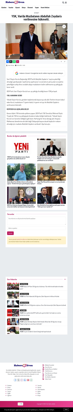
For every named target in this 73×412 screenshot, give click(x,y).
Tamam (66, 409)
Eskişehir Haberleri (25, 329)
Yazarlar (10, 7)
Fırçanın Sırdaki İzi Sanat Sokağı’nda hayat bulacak (35, 331)
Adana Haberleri (24, 294)
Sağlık (8, 393)
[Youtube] (28, 380)
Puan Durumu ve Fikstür (51, 373)
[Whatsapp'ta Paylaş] (14, 61)
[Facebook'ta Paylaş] (7, 61)
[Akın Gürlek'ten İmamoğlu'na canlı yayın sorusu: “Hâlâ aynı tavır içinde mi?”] (51, 195)
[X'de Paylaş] (10, 61)
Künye (39, 395)
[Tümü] (65, 279)
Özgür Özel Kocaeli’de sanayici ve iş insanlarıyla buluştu (51, 182)
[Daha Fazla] (17, 61)
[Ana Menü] (66, 3)
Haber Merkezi (11, 65)
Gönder (10, 233)
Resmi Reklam (45, 7)
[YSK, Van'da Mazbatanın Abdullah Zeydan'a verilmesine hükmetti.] (36, 41)
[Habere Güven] (15, 2)
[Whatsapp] (31, 380)
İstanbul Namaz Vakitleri (51, 369)
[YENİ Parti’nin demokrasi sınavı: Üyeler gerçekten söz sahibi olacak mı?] (21, 147)
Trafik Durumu (48, 371)
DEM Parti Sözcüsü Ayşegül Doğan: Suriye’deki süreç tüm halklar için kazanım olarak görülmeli (21, 206)
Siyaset (17, 7)
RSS (21, 404)
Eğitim (39, 391)
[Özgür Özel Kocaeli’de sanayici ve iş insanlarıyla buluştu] (51, 172)
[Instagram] (21, 380)
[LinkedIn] (24, 380)
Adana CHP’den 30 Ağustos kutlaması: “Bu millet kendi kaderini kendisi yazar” (41, 288)
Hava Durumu (48, 367)
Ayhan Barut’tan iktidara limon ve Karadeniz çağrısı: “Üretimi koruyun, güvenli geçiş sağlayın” (21, 182)
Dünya (23, 7)
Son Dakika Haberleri (50, 377)
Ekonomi (30, 7)
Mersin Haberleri (24, 302)
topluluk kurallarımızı (22, 239)
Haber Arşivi (48, 379)
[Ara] (63, 3)
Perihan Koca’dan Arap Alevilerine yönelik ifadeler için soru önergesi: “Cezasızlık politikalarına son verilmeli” (49, 158)
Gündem (3, 7)
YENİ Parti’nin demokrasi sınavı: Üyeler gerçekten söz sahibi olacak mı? (18, 157)
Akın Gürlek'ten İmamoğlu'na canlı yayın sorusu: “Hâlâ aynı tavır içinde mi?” (51, 206)
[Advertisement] (36, 261)
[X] (18, 380)
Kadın (38, 393)
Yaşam (37, 7)
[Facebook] (15, 380)
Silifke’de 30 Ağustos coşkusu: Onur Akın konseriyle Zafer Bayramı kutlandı (43, 305)
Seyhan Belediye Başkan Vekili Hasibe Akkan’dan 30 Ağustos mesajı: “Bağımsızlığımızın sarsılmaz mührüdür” (40, 323)
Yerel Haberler (24, 284)
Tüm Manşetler (49, 375)
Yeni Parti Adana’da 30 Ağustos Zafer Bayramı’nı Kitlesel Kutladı (39, 296)
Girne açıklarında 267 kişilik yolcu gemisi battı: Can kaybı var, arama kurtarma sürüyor (40, 314)
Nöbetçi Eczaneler (49, 365)
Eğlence (9, 395)
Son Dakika (23, 310)
